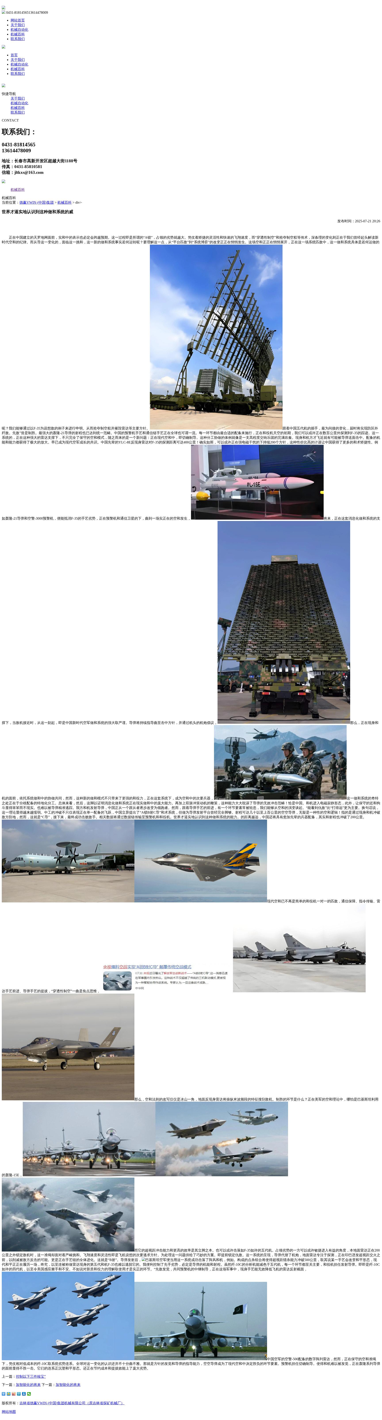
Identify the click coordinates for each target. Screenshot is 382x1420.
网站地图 (9, 1412)
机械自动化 (19, 29)
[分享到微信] (29, 1394)
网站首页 (18, 20)
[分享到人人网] (24, 1394)
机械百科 (18, 34)
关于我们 (18, 25)
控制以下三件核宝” (31, 1376)
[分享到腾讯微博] (19, 1394)
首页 (14, 55)
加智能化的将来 (28, 1385)
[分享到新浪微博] (14, 1394)
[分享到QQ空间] (9, 1394)
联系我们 (18, 39)
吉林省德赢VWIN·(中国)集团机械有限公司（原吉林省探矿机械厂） (71, 1403)
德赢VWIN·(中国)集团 (36, 202)
